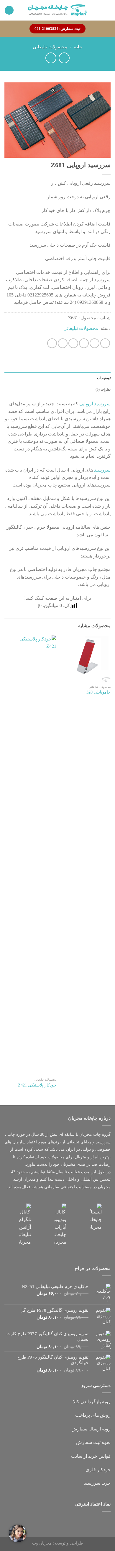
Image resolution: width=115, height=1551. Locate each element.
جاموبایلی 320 (98, 692)
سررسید (102, 469)
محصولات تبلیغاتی (50, 46)
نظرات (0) (103, 389)
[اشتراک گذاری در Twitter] (84, 343)
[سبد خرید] (9, 10)
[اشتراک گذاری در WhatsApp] (105, 343)
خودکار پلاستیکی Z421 (37, 1085)
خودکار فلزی (98, 1469)
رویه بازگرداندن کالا (92, 1401)
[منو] (107, 10)
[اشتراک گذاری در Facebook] (94, 343)
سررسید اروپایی (95, 403)
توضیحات (104, 378)
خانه (78, 46)
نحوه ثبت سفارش (93, 1442)
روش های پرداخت (93, 1415)
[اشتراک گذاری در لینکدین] (52, 343)
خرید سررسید (97, 1483)
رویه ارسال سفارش (91, 1428)
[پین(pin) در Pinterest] (63, 343)
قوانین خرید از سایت (91, 1456)
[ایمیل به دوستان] (73, 343)
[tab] (57, 378)
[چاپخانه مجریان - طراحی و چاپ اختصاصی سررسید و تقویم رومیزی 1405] (57, 10)
